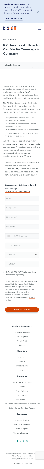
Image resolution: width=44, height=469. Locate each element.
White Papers (22, 429)
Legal (24, 453)
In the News (22, 395)
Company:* (11, 208)
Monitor (22, 362)
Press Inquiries (22, 337)
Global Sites (28, 463)
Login (18, 463)
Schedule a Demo (22, 332)
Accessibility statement (13, 453)
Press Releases (22, 391)
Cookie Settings (27, 456)
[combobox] (9, 236)
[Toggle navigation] (35, 65)
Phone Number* (13, 236)
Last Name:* (11, 226)
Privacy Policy (16, 456)
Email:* (9, 198)
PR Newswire (22, 366)
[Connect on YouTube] (23, 441)
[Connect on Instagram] (27, 441)
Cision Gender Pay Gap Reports (22, 408)
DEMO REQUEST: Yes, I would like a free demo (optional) (21, 273)
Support (22, 345)
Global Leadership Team (22, 382)
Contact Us (22, 341)
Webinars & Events (22, 424)
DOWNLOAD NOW (22, 310)
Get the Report (13, 18)
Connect (22, 357)
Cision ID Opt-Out (33, 453)
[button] (38, 11)
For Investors (22, 399)
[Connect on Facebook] (17, 441)
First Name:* (11, 217)
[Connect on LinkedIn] (20, 441)
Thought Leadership (22, 433)
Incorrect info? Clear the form (17, 191)
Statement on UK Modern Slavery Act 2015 (22, 404)
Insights (22, 370)
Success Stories (22, 420)
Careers (22, 387)
